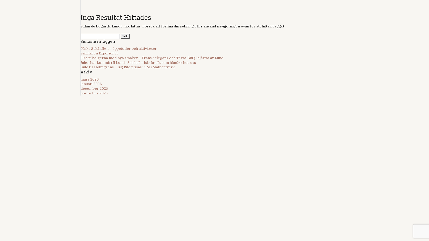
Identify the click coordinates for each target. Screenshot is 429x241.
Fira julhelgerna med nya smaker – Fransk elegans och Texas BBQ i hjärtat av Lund (151, 58)
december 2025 (94, 88)
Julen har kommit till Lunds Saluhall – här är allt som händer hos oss (138, 62)
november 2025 (94, 93)
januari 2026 (91, 83)
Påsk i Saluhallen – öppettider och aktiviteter (119, 48)
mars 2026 (89, 79)
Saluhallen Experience (99, 53)
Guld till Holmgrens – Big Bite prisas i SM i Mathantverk (127, 67)
